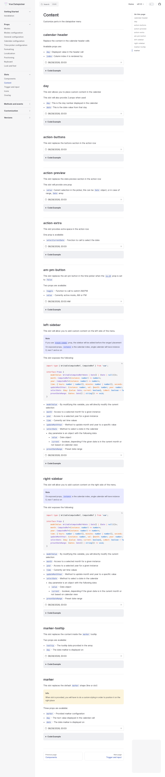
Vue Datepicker (17, 4)
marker (137, 50)
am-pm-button (140, 36)
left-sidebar (139, 40)
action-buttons (140, 25)
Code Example (54, 71)
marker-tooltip (140, 47)
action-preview (140, 29)
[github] (159, 4)
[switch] (151, 4)
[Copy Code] (119, 365)
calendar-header (141, 18)
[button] (17, 12)
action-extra (139, 32)
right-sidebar (139, 43)
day (135, 21)
